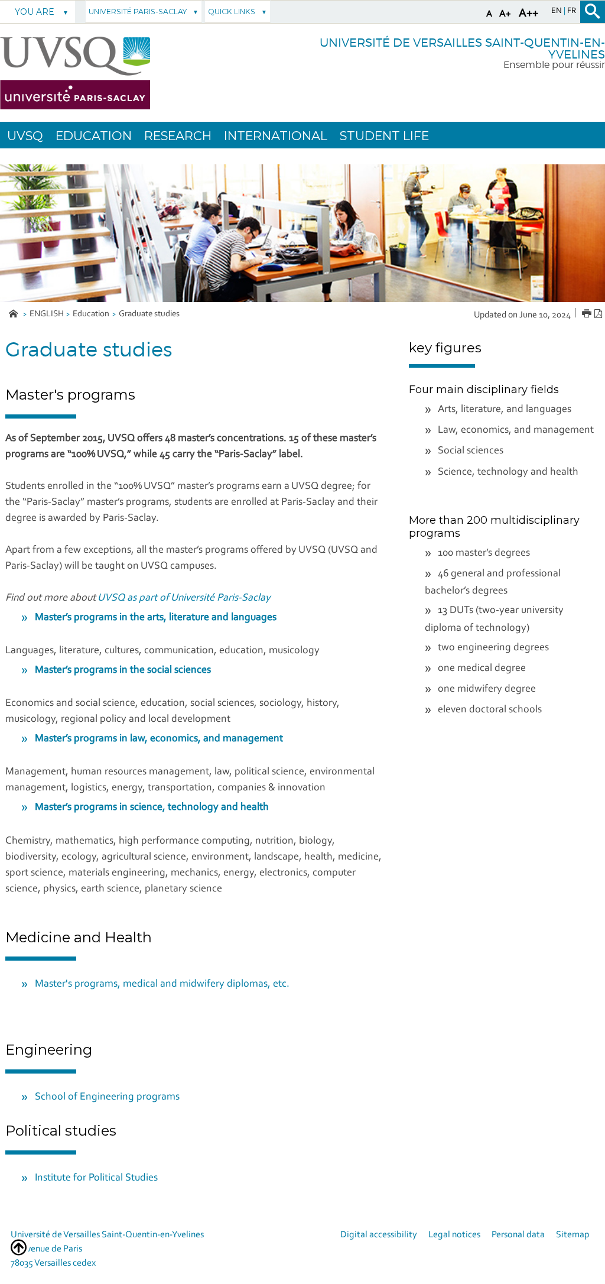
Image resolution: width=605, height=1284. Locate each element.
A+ (505, 14)
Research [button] (178, 135)
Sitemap (573, 1235)
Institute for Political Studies (96, 1178)
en (557, 11)
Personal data (518, 1235)
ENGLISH (47, 314)
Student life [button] (384, 135)
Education (91, 314)
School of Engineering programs (107, 1097)
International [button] (275, 135)
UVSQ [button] (25, 135)
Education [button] (94, 135)
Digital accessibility (378, 1235)
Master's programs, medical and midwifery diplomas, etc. (162, 984)
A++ (528, 14)
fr (571, 11)
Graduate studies (149, 314)
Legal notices (454, 1235)
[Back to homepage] (75, 73)
